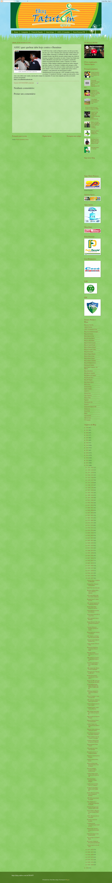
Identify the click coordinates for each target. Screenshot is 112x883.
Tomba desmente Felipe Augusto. (92, 745)
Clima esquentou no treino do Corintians (93, 611)
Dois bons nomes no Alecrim (95, 148)
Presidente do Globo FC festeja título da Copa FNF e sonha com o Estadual (95, 93)
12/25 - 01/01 (90, 467)
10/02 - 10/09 (90, 497)
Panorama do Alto (88, 402)
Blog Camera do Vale (89, 336)
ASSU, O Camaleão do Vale (90, 329)
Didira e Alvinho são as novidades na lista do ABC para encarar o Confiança (95, 124)
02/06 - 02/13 (90, 852)
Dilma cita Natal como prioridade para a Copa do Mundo (93, 765)
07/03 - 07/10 (90, 530)
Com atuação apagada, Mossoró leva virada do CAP (95, 101)
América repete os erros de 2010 (93, 845)
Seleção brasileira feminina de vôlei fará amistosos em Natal (95, 74)
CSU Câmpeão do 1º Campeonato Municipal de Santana (93, 803)
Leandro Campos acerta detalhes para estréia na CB (93, 775)
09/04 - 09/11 (90, 507)
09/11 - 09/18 (90, 505)
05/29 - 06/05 (90, 543)
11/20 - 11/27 (90, 480)
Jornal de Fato (87, 393)
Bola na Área (87, 384)
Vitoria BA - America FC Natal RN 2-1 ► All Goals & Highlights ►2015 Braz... (92, 84)
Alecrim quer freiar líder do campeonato (93, 615)
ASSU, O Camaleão (63, 32)
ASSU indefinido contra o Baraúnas (93, 618)
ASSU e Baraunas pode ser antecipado (93, 816)
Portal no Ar (87, 409)
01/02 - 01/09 (90, 864)
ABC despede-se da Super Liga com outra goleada (93, 636)
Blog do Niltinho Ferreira (90, 363)
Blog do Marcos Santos (89, 358)
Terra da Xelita (87, 415)
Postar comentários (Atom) (22, 139)
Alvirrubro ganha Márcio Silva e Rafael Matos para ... (93, 664)
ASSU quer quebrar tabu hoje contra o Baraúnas (93, 596)
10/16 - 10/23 (90, 492)
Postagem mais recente (19, 136)
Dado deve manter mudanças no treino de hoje (92, 654)
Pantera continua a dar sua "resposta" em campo (93, 737)
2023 (87, 435)
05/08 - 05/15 (90, 550)
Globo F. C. (86, 391)
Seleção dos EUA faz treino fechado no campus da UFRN (91, 108)
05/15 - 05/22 (90, 548)
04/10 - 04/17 (90, 560)
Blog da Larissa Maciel (89, 338)
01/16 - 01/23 (90, 859)
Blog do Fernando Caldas (90, 349)
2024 (87, 432)
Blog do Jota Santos (88, 351)
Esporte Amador (88, 388)
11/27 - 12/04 (90, 477)
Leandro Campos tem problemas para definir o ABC (93, 725)
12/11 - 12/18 (90, 472)
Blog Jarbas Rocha (88, 371)
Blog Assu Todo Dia (88, 325)
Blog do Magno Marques (90, 354)
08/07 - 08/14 (90, 518)
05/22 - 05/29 (90, 545)
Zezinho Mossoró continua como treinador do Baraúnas (93, 794)
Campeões (24, 32)
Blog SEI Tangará (88, 380)
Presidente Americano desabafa (92, 820)
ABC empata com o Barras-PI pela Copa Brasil (93, 668)
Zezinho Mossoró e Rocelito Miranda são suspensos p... (93, 623)
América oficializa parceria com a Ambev (93, 704)
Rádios (85, 413)
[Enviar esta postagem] (37, 83)
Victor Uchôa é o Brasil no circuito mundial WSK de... (93, 812)
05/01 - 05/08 (90, 553)
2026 (87, 427)
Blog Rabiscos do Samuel (90, 375)
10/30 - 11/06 (90, 487)
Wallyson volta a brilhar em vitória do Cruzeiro (93, 729)
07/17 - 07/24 (90, 525)
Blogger (67, 879)
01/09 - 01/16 (90, 862)
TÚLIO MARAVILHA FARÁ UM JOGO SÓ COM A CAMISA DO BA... (92, 686)
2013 (87, 460)
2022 (87, 437)
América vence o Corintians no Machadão (93, 580)
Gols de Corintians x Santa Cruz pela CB (93, 696)
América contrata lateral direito (92, 760)
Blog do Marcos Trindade (90, 360)
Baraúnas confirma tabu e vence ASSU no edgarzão (93, 591)
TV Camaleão (87, 420)
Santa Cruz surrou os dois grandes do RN (93, 834)
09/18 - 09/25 (90, 502)
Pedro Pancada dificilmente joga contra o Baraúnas (93, 733)
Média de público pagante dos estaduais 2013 (95, 132)
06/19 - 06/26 (90, 535)
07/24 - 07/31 (90, 523)
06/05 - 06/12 (90, 540)
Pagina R (86, 400)
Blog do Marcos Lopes (89, 356)
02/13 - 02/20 (90, 849)
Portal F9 (86, 404)
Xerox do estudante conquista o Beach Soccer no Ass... (92, 770)
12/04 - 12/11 (90, 475)
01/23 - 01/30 (90, 857)
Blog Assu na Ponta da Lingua (91, 331)
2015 (87, 455)
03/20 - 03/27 (90, 568)
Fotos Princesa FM (79, 32)
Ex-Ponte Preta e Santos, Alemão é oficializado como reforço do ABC (95, 141)
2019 (87, 445)
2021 (87, 440)
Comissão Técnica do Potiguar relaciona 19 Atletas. (92, 628)
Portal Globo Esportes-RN (90, 406)
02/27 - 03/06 (90, 575)
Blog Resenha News (88, 377)
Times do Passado (37, 32)
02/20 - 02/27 (90, 578)
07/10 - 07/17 (90, 528)
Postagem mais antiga (74, 136)
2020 (87, 442)
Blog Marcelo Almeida (89, 373)
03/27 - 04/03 (90, 565)
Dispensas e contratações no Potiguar (93, 756)
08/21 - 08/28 (90, 512)
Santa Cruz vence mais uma (93, 588)
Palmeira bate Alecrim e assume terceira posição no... (93, 830)
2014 (87, 458)
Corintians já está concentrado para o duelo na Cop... (93, 825)
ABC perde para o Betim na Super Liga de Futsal (93, 700)
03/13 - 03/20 (90, 570)
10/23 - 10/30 (90, 490)
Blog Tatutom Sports (89, 382)
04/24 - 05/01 (90, 555)
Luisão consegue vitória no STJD (93, 644)
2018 (87, 447)
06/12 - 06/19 (90, 538)
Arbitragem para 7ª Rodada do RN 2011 (93, 672)
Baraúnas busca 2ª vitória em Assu (92, 599)
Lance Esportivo (88, 395)
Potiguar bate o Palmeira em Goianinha (92, 584)
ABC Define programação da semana (93, 798)
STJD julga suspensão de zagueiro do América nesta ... (92, 692)
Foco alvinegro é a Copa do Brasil (93, 838)
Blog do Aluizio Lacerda (89, 343)
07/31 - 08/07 (90, 520)
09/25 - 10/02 (90, 500)
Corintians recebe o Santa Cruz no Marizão (93, 708)
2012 (87, 463)
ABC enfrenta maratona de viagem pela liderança (93, 603)
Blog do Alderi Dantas (89, 340)
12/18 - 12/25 (90, 470)
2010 (87, 868)
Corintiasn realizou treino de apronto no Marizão (93, 741)
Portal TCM (87, 411)
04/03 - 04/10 (90, 563)
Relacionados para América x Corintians (93, 632)
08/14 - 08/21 (90, 515)
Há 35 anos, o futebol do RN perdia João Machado (93, 841)
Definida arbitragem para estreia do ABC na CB (92, 807)
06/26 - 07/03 (90, 533)
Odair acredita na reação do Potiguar (93, 717)
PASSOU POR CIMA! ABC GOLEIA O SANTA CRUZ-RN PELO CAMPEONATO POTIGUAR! (92, 115)
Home (16, 32)
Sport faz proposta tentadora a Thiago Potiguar (92, 780)
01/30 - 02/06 (90, 854)
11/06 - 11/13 (90, 485)
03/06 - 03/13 (90, 573)
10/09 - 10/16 (90, 495)
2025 (87, 430)
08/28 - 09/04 (90, 510)
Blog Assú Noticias (88, 334)
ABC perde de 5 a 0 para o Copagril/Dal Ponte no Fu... (93, 659)
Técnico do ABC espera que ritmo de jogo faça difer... (93, 681)
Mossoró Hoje (87, 397)
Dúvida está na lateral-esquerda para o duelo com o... (92, 677)
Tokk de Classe (87, 418)
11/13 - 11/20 (90, 482)
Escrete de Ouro (88, 386)
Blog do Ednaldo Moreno (90, 347)
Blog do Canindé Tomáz (89, 345)
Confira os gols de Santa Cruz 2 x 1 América (92, 784)
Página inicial (47, 136)
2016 (87, 453)
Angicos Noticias (88, 327)
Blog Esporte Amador (89, 365)
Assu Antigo (50, 32)
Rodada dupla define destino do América (92, 607)
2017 (87, 450)
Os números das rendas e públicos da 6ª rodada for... (92, 789)
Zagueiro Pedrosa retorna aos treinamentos (93, 720)
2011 (87, 465)
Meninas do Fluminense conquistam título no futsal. (92, 649)
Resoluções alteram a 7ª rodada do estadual (92, 752)
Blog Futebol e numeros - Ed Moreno (90, 367)
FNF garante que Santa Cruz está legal (92, 748)
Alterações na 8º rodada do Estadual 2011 (93, 640)
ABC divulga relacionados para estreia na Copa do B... (93, 713)
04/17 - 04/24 (90, 558)
